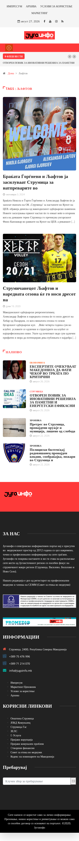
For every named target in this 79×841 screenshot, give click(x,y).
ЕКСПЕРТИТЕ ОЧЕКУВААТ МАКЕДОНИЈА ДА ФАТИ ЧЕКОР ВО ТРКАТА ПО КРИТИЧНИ (53, 371)
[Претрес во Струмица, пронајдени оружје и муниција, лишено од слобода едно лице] (14, 427)
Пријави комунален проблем (27, 744)
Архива (15, 695)
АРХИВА (31, 6)
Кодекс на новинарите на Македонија (32, 756)
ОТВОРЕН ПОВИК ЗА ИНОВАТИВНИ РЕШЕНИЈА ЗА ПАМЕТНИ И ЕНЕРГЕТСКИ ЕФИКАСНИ (53, 400)
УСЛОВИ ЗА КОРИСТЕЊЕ (56, 6)
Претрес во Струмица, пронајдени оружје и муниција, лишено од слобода (52, 427)
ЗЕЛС (14, 731)
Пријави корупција (22, 739)
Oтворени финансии (23, 748)
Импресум (16, 682)
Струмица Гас (19, 727)
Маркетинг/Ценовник (23, 687)
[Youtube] (50, 21)
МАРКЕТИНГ (39, 13)
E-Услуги (16, 735)
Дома (11, 73)
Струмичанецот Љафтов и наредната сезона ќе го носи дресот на (39, 294)
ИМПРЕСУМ (14, 6)
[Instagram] (56, 21)
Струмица (36, 391)
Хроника (35, 420)
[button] (70, 56)
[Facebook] (44, 21)
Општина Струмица (22, 718)
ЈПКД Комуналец (20, 722)
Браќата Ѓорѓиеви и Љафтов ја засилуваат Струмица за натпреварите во (35, 182)
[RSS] (62, 21)
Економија (37, 362)
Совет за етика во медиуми (26, 752)
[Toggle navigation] (9, 47)
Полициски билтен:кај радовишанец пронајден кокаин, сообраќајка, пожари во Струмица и (52, 454)
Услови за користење (23, 691)
